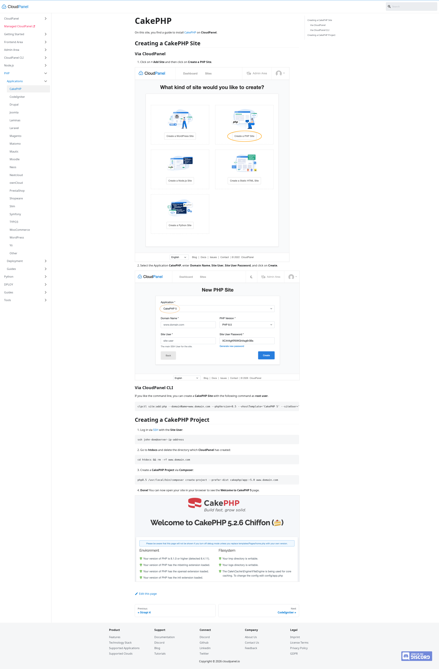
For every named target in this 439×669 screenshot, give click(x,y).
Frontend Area (13, 42)
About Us (251, 637)
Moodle (15, 159)
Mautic (14, 151)
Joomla (14, 112)
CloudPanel (11, 18)
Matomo (15, 144)
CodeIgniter (17, 97)
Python (8, 276)
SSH (155, 430)
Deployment (15, 261)
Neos (13, 167)
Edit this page (148, 594)
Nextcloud (16, 175)
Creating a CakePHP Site (319, 20)
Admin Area (11, 50)
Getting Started (14, 34)
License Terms (299, 642)
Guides (11, 269)
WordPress (17, 237)
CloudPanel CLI (13, 58)
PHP (7, 73)
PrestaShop (17, 191)
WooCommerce (20, 230)
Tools (7, 300)
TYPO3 (14, 222)
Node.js (9, 65)
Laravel (14, 128)
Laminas (15, 120)
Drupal (14, 104)
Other (13, 253)
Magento (15, 136)
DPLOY (8, 284)
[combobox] (411, 6)
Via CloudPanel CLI (319, 30)
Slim (12, 206)
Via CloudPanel (317, 25)
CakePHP (15, 89)
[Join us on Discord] (416, 660)
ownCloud (16, 183)
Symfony (15, 214)
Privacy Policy (299, 648)
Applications (15, 81)
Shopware (16, 198)
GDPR (294, 653)
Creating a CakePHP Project (321, 35)
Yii (11, 245)
